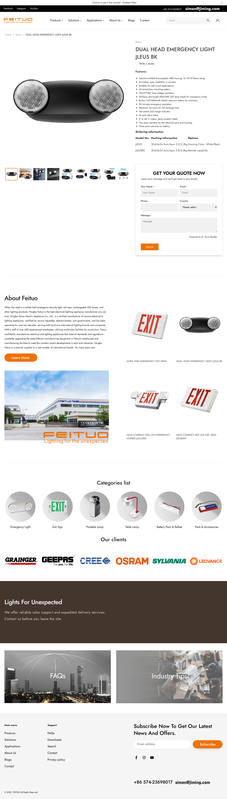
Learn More (20, 357)
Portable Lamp (95, 527)
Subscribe (207, 744)
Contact (144, 20)
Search (52, 746)
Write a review (146, 64)
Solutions (73, 20)
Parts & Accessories (206, 527)
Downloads (55, 740)
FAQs (51, 733)
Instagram (21, 8)
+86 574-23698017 (172, 9)
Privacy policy (56, 760)
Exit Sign (57, 527)
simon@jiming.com (202, 9)
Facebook (8, 8)
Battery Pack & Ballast (169, 527)
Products (55, 20)
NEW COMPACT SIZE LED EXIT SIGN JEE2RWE (196, 436)
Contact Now (129, 2)
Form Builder (211, 237)
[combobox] (189, 20)
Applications (94, 20)
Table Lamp (132, 527)
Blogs (131, 20)
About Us (114, 20)
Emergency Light (20, 527)
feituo (18, 35)
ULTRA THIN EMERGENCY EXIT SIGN (147, 361)
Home (8, 35)
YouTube (34, 8)
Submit (150, 246)
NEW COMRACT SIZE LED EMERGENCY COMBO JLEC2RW (148, 436)
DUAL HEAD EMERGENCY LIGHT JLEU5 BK (199, 361)
